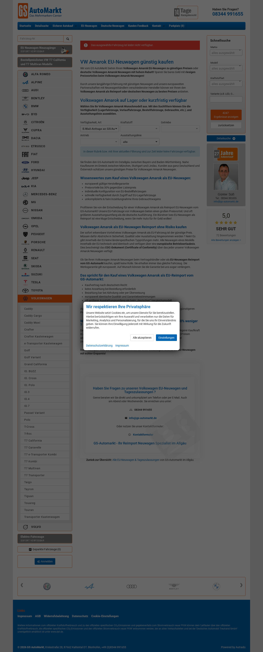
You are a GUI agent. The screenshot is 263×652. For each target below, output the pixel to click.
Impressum (122, 345)
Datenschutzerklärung (99, 345)
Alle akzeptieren (142, 337)
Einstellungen (166, 337)
